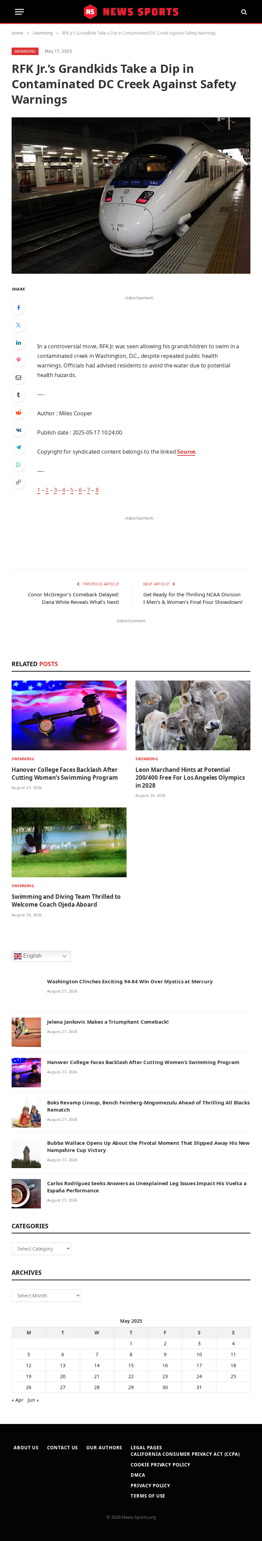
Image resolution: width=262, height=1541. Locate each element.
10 (199, 1354)
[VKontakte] (18, 430)
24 (199, 1376)
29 (131, 1387)
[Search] (243, 12)
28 (97, 1387)
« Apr (18, 1400)
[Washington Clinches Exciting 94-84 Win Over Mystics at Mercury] (26, 992)
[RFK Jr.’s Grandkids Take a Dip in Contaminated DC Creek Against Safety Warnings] (131, 195)
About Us (26, 1448)
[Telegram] (18, 447)
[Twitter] (18, 325)
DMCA (138, 1475)
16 (165, 1365)
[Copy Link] (18, 482)
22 (131, 1376)
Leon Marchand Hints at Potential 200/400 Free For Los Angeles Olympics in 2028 (190, 777)
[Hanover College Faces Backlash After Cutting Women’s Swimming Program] (69, 715)
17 (199, 1365)
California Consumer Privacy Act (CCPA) (185, 1454)
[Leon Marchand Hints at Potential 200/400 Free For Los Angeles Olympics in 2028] (192, 715)
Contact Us (62, 1448)
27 (63, 1387)
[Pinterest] (18, 360)
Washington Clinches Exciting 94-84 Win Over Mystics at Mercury (130, 981)
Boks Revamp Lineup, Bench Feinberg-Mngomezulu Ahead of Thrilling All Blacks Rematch (148, 1106)
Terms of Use (148, 1496)
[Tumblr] (18, 395)
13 (63, 1365)
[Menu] (19, 12)
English (32, 956)
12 (28, 1365)
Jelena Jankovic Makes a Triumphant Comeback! (107, 1021)
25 (233, 1376)
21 (97, 1376)
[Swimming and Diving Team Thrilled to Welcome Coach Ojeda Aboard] (69, 842)
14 (97, 1365)
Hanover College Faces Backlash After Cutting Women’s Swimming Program (65, 773)
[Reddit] (18, 412)
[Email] (18, 377)
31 (199, 1387)
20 (63, 1376)
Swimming (25, 51)
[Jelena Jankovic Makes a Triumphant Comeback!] (26, 1032)
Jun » (33, 1400)
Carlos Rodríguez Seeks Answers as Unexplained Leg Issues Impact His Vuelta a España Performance (147, 1187)
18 (233, 1365)
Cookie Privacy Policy (160, 1465)
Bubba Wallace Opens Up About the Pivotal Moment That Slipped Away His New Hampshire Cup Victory (148, 1146)
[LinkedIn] (18, 342)
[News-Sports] (131, 12)
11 (233, 1354)
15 (131, 1365)
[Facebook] (18, 307)
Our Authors (104, 1448)
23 (165, 1376)
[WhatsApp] (18, 464)
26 (28, 1387)
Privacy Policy (150, 1485)
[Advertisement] (139, 312)
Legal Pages (146, 1448)
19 (28, 1376)
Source (186, 451)
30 (165, 1387)
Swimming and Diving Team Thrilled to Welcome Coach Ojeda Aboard (66, 900)
